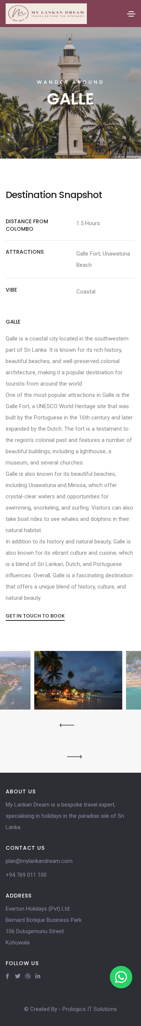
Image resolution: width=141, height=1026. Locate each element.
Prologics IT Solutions (89, 1009)
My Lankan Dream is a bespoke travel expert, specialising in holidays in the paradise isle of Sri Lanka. (65, 816)
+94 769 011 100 (26, 875)
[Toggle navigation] (131, 14)
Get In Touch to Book (35, 615)
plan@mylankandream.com (39, 861)
